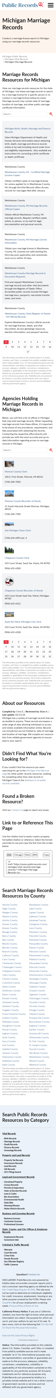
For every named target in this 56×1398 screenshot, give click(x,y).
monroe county (37, 967)
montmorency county (40, 975)
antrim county (9, 920)
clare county (9, 975)
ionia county (8, 1037)
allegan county (10, 912)
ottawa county (37, 1014)
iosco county (9, 1041)
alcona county (9, 905)
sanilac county (36, 1030)
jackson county (10, 1053)
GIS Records (9, 1169)
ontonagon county (39, 998)
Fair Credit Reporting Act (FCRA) (18, 1290)
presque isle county (39, 1018)
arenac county (10, 924)
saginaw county (37, 1026)
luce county (35, 928)
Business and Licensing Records (18, 1214)
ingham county (10, 1033)
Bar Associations (11, 1197)
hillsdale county (10, 1022)
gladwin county (10, 1006)
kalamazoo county (11, 1057)
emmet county (9, 998)
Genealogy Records (13, 1151)
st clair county (37, 1041)
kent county (8, 1065)
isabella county (10, 1049)
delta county (9, 987)
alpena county (9, 916)
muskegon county (38, 979)
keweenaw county (38, 905)
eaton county (9, 994)
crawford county (11, 983)
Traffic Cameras (11, 1265)
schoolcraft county (39, 1033)
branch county (10, 951)
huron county (9, 1030)
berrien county (10, 948)
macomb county (37, 936)
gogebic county (10, 1010)
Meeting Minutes (12, 1206)
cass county (8, 959)
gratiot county (10, 1018)
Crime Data (9, 1256)
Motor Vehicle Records (14, 1209)
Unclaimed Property (13, 1182)
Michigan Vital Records (16, 59)
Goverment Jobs (11, 1240)
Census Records (11, 1185)
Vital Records (9, 1134)
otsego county (37, 1010)
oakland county (37, 987)
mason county (36, 948)
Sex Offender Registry (14, 1262)
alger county (9, 909)
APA (35, 855)
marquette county (38, 944)
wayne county (36, 1061)
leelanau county (37, 916)
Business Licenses (12, 1219)
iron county (8, 1045)
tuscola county (37, 1049)
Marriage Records (12, 1142)
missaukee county (38, 963)
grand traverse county (14, 1014)
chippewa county (11, 971)
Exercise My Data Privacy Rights (18, 1335)
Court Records (10, 1253)
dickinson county (11, 990)
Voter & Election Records (15, 1191)
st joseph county (38, 1045)
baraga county (9, 932)
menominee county (39, 955)
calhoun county (10, 955)
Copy (46, 855)
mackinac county (38, 932)
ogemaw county (37, 994)
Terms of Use (31, 1306)
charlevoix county (11, 963)
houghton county (11, 1026)
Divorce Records (11, 1148)
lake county (35, 909)
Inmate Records (11, 1259)
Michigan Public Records (14, 56)
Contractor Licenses (13, 1221)
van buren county (38, 1053)
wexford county (37, 1065)
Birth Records (10, 1139)
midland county (37, 959)
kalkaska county (10, 1061)
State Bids (8, 1203)
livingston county (38, 924)
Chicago (18, 855)
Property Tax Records (13, 1160)
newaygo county (38, 983)
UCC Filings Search (12, 1172)
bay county (8, 940)
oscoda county (37, 1006)
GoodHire (7, 1303)
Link (9, 855)
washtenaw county (39, 1057)
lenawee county (37, 920)
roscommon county (39, 1022)
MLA (27, 855)
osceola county (37, 1002)
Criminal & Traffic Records (15, 1245)
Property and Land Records (16, 1155)
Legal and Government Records (18, 1177)
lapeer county (36, 912)
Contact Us (17, 810)
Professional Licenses (14, 1225)
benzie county (9, 944)
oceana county (37, 990)
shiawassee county (39, 1037)
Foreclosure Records (13, 1163)
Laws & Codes (10, 1194)
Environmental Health (14, 1200)
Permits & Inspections (14, 1188)
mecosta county (37, 951)
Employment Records (13, 1237)
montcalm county (38, 971)
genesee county (10, 1002)
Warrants (8, 1250)
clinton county (10, 979)
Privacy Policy (16, 1306)
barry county (9, 936)
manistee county (38, 940)
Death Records (11, 1145)
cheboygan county (12, 967)
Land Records (10, 1166)
